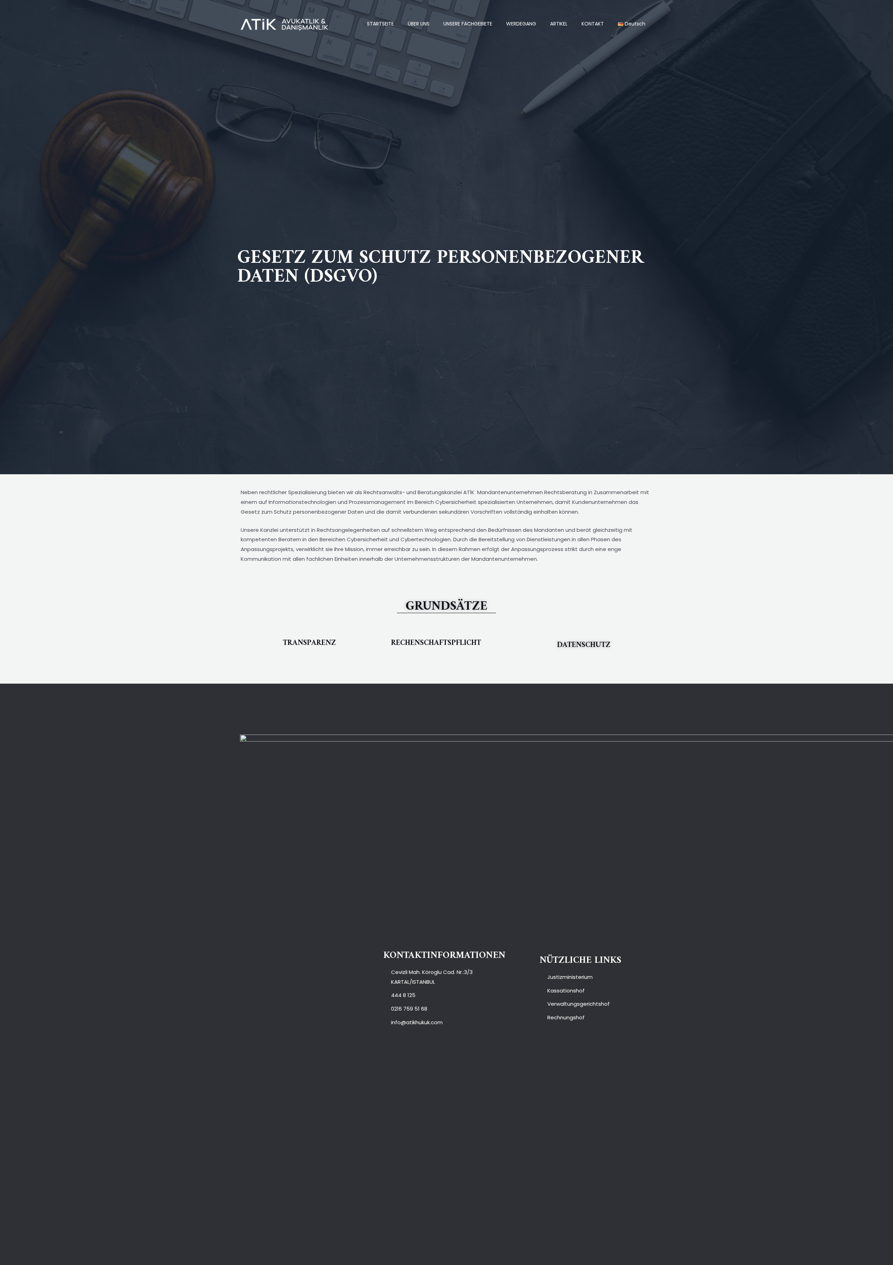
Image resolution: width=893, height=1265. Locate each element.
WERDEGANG (521, 23)
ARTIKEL (559, 23)
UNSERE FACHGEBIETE (467, 23)
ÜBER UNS (418, 23)
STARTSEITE (380, 23)
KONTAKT (592, 23)
